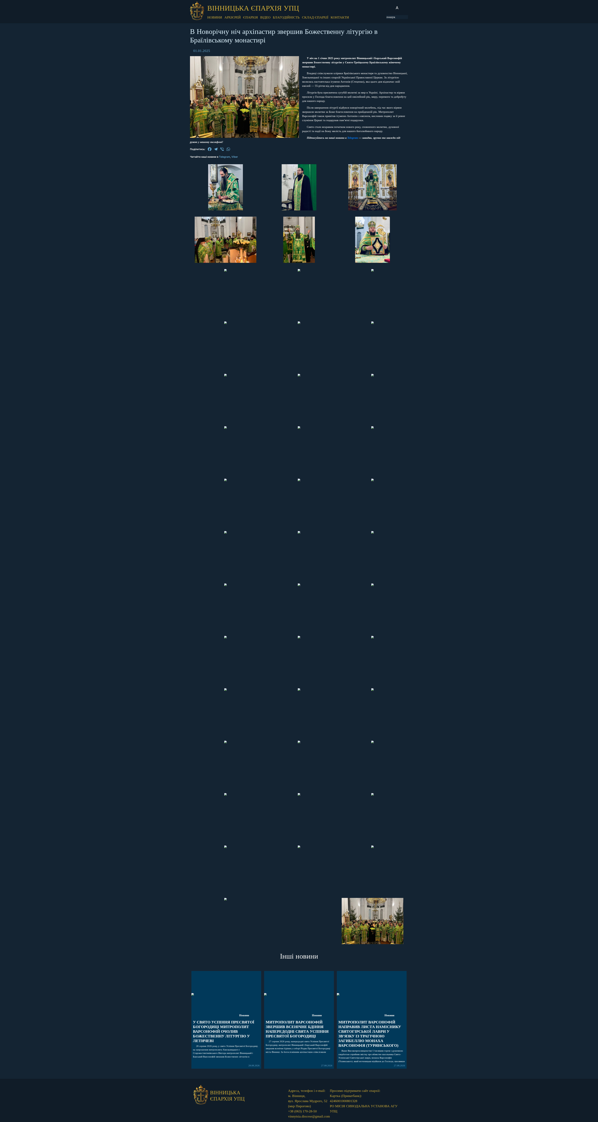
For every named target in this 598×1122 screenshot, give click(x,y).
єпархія (250, 17)
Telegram (352, 137)
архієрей (232, 17)
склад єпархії (315, 17)
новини (214, 17)
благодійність (286, 17)
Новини (244, 1015)
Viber (234, 156)
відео (265, 17)
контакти (340, 17)
